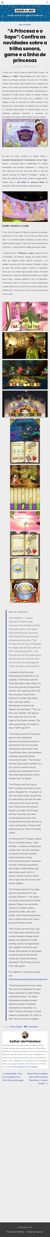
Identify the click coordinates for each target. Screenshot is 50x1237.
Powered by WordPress (15, 1232)
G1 (18, 283)
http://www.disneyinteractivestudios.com (28, 979)
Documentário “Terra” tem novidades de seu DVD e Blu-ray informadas (12, 1076)
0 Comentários (32, 1026)
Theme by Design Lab (35, 1232)
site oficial (8, 232)
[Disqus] (25, 1121)
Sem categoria (25, 25)
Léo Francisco (32, 67)
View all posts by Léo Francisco (25, 1067)
